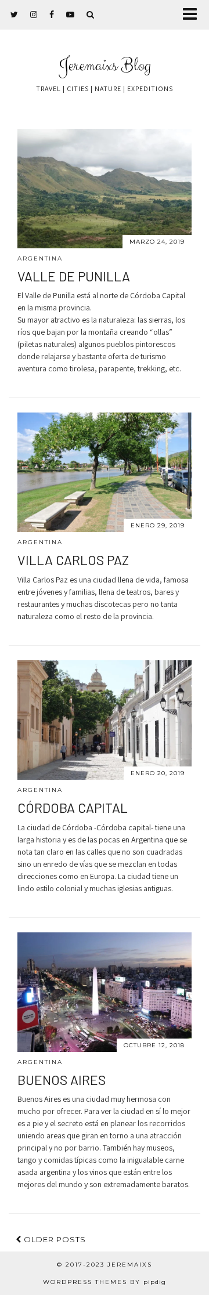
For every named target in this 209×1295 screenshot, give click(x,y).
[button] (193, 15)
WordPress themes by (104, 1282)
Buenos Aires (61, 1080)
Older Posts (53, 1239)
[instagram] (34, 14)
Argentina (40, 258)
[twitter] (14, 14)
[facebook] (52, 14)
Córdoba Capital (72, 808)
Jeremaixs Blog (104, 65)
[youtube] (70, 14)
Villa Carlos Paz (73, 560)
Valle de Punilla (73, 276)
